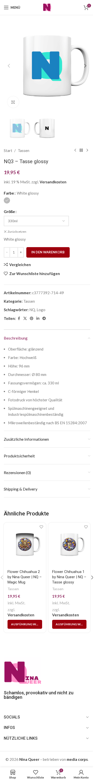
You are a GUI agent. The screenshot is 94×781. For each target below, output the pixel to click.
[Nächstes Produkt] (87, 150)
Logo (41, 309)
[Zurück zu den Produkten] (81, 150)
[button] (9, 66)
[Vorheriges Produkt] (75, 150)
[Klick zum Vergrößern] (13, 102)
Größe (9, 211)
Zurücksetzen (17, 231)
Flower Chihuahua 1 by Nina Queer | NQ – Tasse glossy (69, 576)
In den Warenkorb (48, 252)
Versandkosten (53, 182)
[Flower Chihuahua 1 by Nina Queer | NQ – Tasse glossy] (69, 544)
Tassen (23, 150)
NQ (32, 309)
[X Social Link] (25, 318)
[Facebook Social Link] (19, 318)
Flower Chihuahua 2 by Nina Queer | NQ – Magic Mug (25, 576)
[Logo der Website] (47, 7)
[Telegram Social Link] (44, 318)
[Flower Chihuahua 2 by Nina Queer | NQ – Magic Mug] (25, 544)
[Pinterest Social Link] (31, 318)
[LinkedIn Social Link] (38, 318)
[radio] (7, 200)
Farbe (9, 193)
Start (8, 150)
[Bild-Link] (22, 671)
